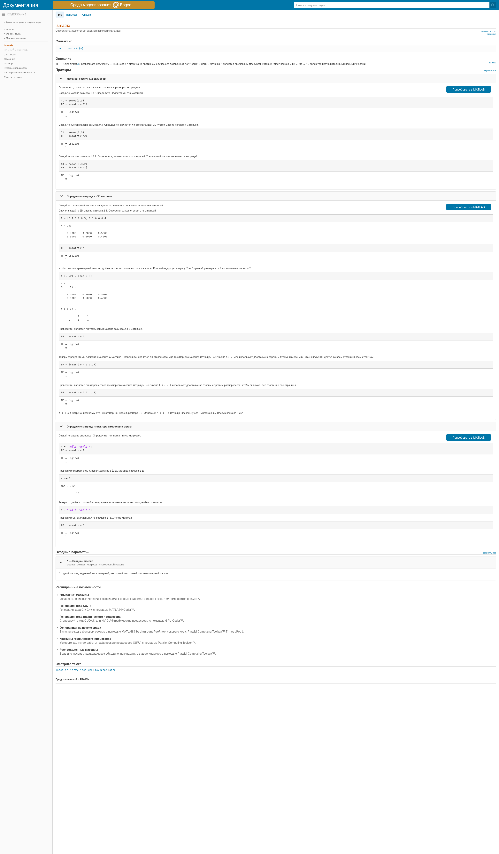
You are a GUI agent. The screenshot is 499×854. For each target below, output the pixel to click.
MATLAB (10, 29)
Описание (9, 59)
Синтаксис (10, 54)
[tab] (276, 78)
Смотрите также (13, 77)
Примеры (9, 63)
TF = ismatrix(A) (70, 48)
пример (492, 62)
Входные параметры (15, 68)
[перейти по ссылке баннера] (104, 5)
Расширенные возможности (19, 72)
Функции (86, 14)
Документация (20, 5)
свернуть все (489, 70)
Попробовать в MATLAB (468, 89)
